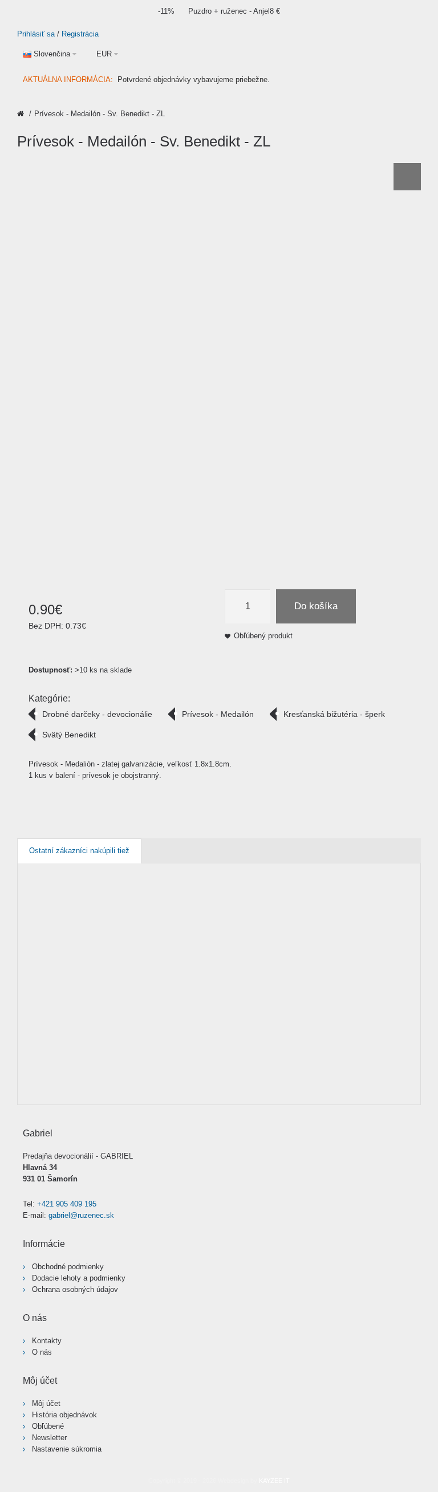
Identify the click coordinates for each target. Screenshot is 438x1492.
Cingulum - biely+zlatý (316, 939)
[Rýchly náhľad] (56, 1085)
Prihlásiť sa (36, 34)
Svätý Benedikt (69, 734)
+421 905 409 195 (66, 1204)
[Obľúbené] (33, 1085)
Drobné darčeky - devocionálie (97, 714)
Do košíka (316, 606)
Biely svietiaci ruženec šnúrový (272, 945)
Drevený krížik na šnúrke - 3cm (390, 945)
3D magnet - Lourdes (79, 939)
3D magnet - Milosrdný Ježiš (119, 945)
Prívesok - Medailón (218, 714)
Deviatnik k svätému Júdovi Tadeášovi (355, 945)
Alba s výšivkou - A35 (198, 939)
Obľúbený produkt (263, 635)
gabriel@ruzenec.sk (81, 1215)
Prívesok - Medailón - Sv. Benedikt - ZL (99, 113)
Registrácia (80, 34)
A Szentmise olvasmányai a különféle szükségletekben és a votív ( (171, 950)
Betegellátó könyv (239, 933)
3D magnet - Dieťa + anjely (39, 945)
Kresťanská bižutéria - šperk (334, 714)
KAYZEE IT (274, 1480)
